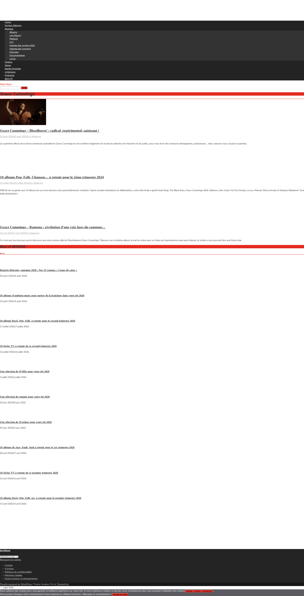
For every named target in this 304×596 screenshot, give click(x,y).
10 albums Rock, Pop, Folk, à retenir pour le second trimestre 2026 (37, 320)
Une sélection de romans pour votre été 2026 (25, 396)
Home (8, 22)
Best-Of (9, 78)
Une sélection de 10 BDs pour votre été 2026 (24, 371)
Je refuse (197, 591)
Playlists (14, 38)
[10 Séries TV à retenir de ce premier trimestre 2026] (7, 467)
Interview (14, 52)
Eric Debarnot (34, 136)
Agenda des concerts (20, 48)
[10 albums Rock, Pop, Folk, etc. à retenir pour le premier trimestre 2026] (7, 492)
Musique (9, 29)
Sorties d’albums (13, 25)
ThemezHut (63, 584)
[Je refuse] (213, 591)
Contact (9, 565)
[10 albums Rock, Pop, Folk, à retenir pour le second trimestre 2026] (7, 315)
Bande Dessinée (13, 68)
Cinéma (8, 62)
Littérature (10, 72)
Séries (8, 65)
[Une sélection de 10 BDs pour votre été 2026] (7, 365)
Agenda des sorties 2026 (22, 45)
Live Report (15, 35)
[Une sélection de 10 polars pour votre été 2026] (7, 416)
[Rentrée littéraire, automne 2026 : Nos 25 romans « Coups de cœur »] (7, 264)
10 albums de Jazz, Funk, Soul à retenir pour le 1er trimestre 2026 (37, 447)
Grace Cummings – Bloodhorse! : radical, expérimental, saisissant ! (49, 130)
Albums (13, 32)
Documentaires (17, 55)
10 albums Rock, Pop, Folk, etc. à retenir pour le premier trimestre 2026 (40, 497)
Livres (13, 58)
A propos (9, 569)
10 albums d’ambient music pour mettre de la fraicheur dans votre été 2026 (42, 295)
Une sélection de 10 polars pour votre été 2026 (26, 422)
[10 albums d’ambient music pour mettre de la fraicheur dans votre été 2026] (7, 289)
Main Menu (6, 84)
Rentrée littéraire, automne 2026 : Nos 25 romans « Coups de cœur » (38, 270)
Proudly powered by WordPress (16, 584)
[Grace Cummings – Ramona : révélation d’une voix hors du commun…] (23, 221)
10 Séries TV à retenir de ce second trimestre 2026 (28, 346)
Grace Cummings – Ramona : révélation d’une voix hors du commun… (52, 227)
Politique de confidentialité (18, 572)
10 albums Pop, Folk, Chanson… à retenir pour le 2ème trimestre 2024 (52, 177)
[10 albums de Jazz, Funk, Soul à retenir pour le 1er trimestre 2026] (7, 441)
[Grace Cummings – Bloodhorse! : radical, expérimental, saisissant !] (23, 124)
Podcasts (9, 75)
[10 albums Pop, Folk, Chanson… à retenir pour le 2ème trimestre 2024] (23, 171)
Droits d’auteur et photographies (21, 579)
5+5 (11, 42)
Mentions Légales (13, 575)
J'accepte (189, 591)
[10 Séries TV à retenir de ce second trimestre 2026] (7, 340)
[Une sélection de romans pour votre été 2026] (7, 391)
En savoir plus (207, 591)
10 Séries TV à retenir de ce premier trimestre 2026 (29, 472)
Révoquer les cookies (10, 560)
